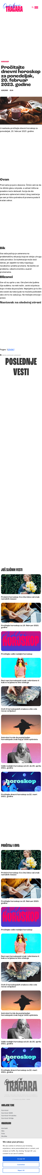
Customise (21, 1164)
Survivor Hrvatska (8, 1116)
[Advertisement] (21, 37)
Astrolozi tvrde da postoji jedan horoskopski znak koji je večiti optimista (19, 739)
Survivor (5, 1110)
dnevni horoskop (7, 355)
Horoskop (17, 355)
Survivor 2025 (7, 1113)
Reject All (21, 1170)
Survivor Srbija (7, 1118)
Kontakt (4, 1128)
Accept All (21, 1159)
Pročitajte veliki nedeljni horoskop (16, 654)
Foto (3, 1134)
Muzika (4, 1136)
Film (2, 1131)
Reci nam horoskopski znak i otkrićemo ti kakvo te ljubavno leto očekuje (20, 682)
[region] (21, 1156)
